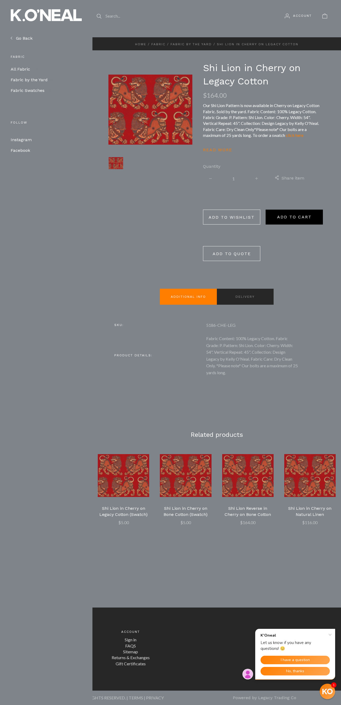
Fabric (158, 44)
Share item (293, 178)
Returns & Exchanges (131, 657)
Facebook (20, 150)
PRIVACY (155, 697)
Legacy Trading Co (277, 697)
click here (294, 135)
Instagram (21, 139)
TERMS (136, 697)
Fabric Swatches (31, 90)
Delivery (245, 297)
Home (140, 44)
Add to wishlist (232, 217)
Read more (217, 149)
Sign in (130, 639)
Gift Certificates (131, 663)
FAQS (130, 645)
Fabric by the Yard (33, 79)
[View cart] (324, 16)
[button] (327, 691)
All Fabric (24, 69)
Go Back (24, 38)
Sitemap (130, 651)
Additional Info (188, 297)
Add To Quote (232, 253)
